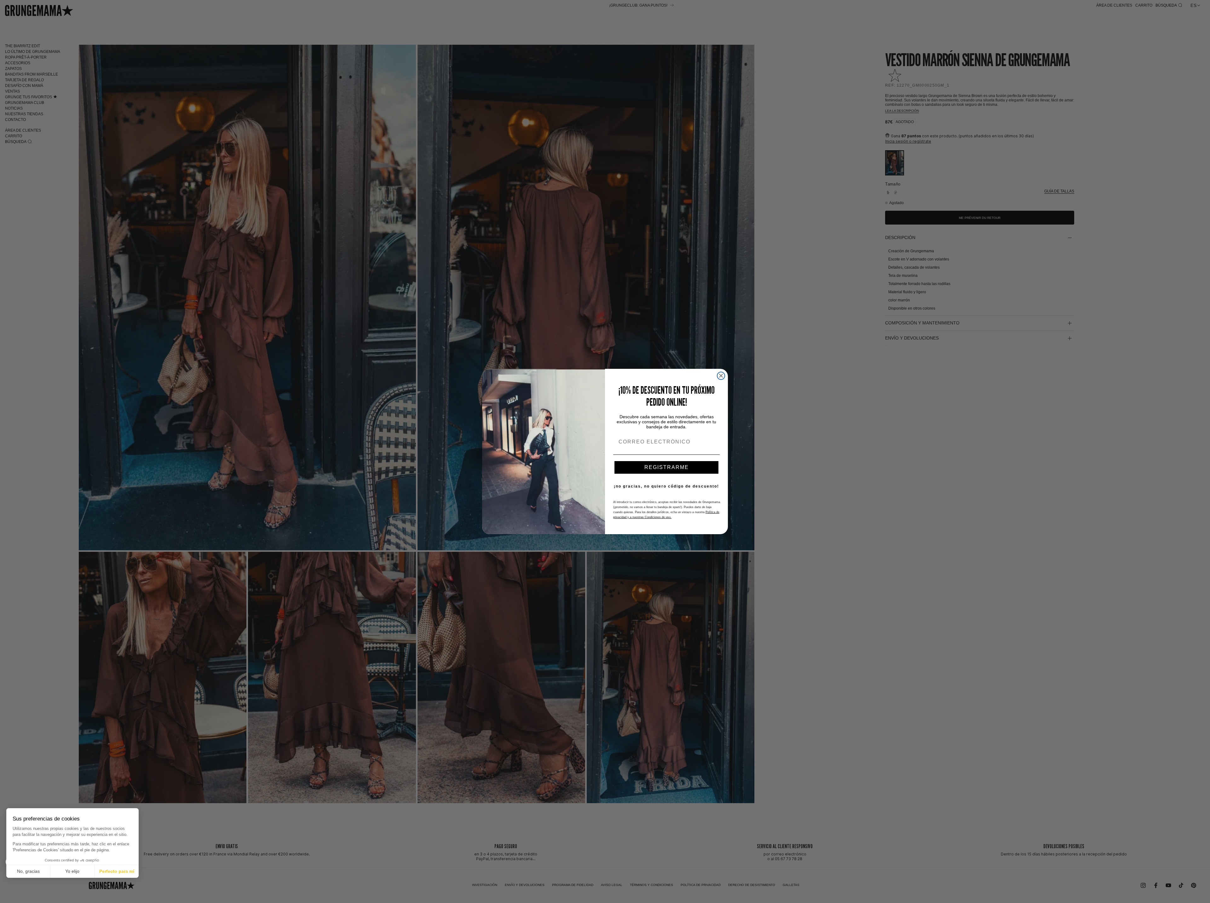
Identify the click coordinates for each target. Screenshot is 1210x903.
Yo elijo (72, 871)
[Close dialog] (721, 376)
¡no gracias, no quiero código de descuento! (666, 486)
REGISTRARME (666, 467)
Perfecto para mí (116, 871)
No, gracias (28, 871)
